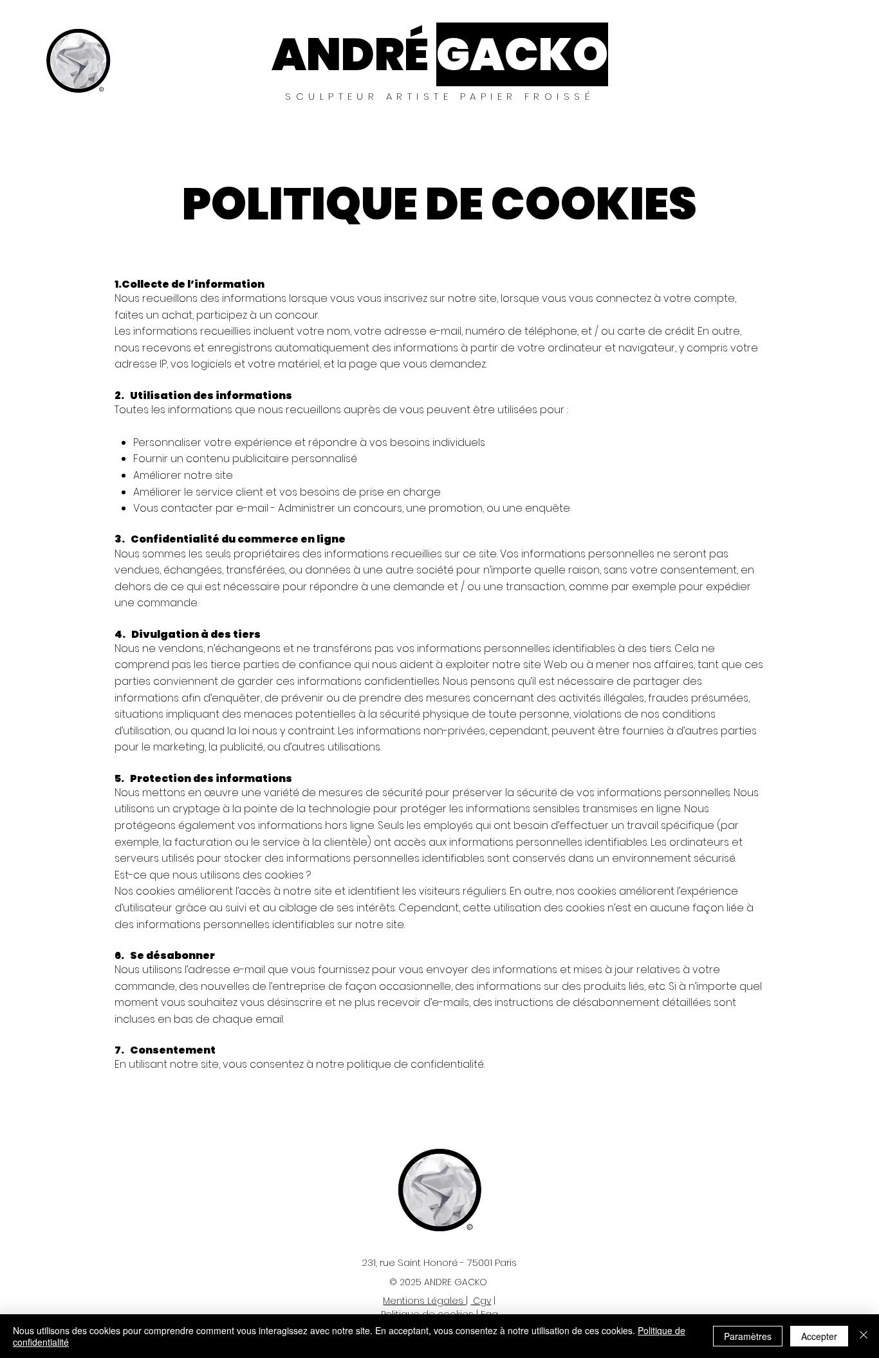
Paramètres (748, 1336)
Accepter (819, 1336)
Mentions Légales (424, 1300)
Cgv (480, 1300)
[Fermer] (863, 1336)
